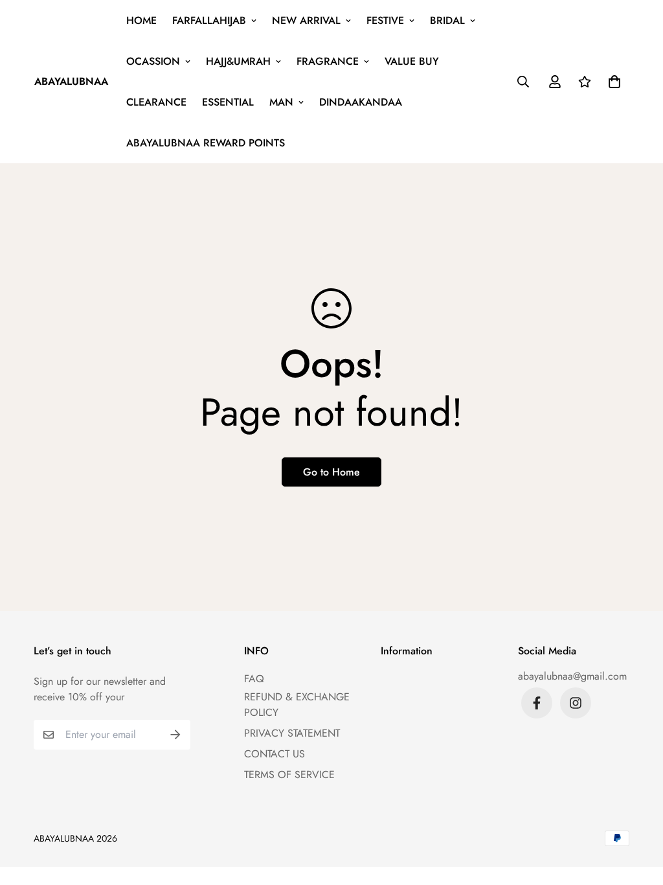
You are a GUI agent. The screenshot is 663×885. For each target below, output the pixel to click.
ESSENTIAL (228, 102)
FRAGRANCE (328, 61)
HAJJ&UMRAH (238, 61)
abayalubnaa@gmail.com (572, 676)
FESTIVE (385, 20)
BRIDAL (447, 20)
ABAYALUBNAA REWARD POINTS (205, 142)
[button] (612, 82)
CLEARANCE (156, 102)
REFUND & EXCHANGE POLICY (297, 704)
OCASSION (153, 61)
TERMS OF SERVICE (289, 774)
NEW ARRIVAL (306, 20)
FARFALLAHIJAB (209, 20)
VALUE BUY (412, 61)
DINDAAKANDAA (360, 102)
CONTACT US (274, 753)
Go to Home (331, 472)
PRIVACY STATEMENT (292, 733)
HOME (141, 20)
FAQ (254, 678)
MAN (281, 102)
